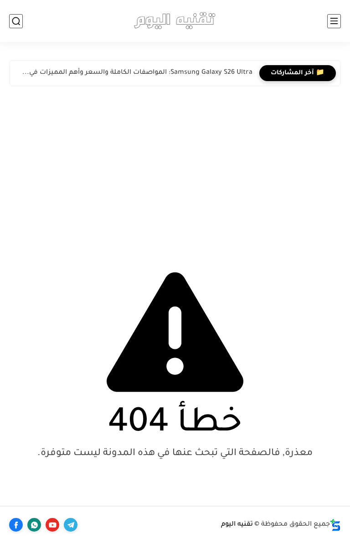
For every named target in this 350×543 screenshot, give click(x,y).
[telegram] (70, 525)
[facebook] (16, 525)
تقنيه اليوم (237, 524)
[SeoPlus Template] (335, 525)
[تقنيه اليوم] (175, 21)
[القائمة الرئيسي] (334, 21)
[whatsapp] (34, 525)
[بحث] (16, 21)
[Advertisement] (175, 168)
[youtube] (52, 525)
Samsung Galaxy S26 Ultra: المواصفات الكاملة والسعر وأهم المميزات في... (137, 73)
